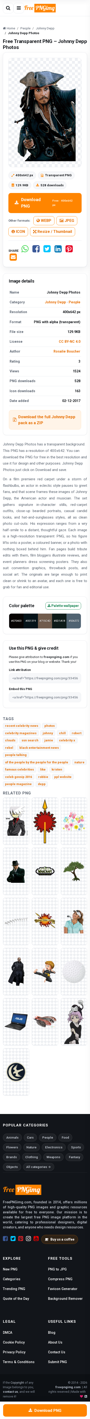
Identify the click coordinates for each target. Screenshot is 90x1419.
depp (42, 784)
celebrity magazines (20, 733)
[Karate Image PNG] (45, 971)
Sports (76, 1147)
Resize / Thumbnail (54, 231)
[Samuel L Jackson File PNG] (16, 971)
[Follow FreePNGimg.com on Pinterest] (20, 1238)
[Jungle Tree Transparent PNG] (74, 871)
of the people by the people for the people (36, 762)
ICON (20, 231)
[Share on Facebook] (36, 250)
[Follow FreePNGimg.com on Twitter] (13, 1238)
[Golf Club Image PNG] (16, 921)
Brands (11, 1157)
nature (79, 762)
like (43, 769)
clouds (10, 740)
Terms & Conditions (19, 1362)
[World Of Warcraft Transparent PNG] (45, 871)
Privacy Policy (14, 1352)
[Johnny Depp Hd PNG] (16, 871)
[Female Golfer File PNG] (74, 921)
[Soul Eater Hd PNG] (16, 821)
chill (62, 733)
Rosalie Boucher (67, 351)
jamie (48, 740)
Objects (12, 1167)
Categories (11, 1279)
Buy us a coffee (62, 1239)
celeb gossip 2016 (18, 777)
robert (76, 733)
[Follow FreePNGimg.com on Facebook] (5, 1238)
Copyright (17, 1382)
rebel (9, 748)
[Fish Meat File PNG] (45, 1021)
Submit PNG (57, 1362)
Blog (51, 1332)
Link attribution (20, 670)
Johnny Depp (55, 302)
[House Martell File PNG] (45, 821)
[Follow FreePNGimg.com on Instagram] (28, 1238)
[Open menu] (18, 8)
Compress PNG (60, 1279)
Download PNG (46, 203)
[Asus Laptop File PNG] (16, 1021)
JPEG (69, 220)
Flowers (12, 1147)
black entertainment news (39, 748)
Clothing (31, 1157)
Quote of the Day (16, 1298)
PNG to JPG (57, 1269)
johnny (48, 733)
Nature (31, 1147)
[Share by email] (13, 259)
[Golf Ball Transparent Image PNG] (74, 971)
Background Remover (65, 1298)
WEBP (45, 220)
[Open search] (8, 8)
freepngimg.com (67, 1387)
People (74, 302)
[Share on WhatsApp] (25, 250)
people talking (16, 755)
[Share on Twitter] (47, 250)
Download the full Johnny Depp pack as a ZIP (46, 419)
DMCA (7, 1332)
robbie (43, 777)
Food (65, 1137)
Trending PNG (14, 1288)
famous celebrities (19, 769)
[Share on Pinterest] (69, 250)
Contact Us (56, 1352)
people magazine (18, 784)
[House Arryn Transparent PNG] (16, 1071)
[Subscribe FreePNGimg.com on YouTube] (36, 1238)
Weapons (53, 1157)
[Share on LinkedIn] (58, 250)
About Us (55, 1342)
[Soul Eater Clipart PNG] (74, 1021)
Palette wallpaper (65, 606)
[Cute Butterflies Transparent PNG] (74, 821)
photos (49, 726)
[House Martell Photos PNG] (45, 921)
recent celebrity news (21, 726)
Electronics (53, 1147)
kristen (57, 769)
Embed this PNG (20, 689)
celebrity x (67, 740)
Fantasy (74, 1157)
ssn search (30, 740)
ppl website (63, 777)
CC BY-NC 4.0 (69, 341)
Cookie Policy (14, 1342)
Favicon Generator (63, 1288)
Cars (30, 1137)
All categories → (38, 1167)
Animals (12, 1137)
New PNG (10, 1269)
